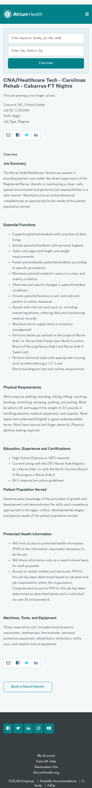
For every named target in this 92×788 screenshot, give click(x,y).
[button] (8, 135)
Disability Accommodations (58, 781)
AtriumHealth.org (46, 772)
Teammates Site (46, 767)
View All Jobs (46, 761)
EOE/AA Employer (21, 781)
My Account (46, 755)
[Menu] (87, 14)
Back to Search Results (27, 686)
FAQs (51, 785)
